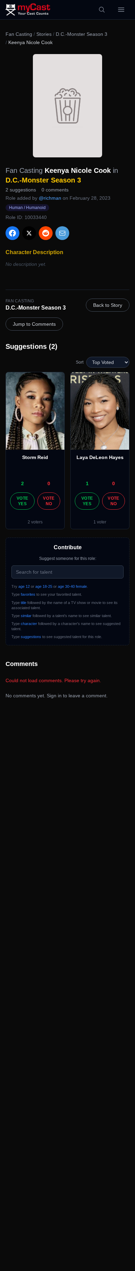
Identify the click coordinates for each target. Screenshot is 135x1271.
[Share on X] (29, 233)
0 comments (55, 189)
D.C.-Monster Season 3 (81, 34)
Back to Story (107, 305)
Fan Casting (19, 34)
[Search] (101, 9)
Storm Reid (35, 457)
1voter (99, 522)
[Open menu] (121, 9)
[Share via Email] (62, 233)
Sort (79, 362)
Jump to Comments (34, 324)
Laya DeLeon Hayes (100, 457)
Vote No (48, 501)
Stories (44, 34)
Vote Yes (22, 501)
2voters (35, 522)
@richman (50, 198)
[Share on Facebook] (12, 233)
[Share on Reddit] (46, 233)
